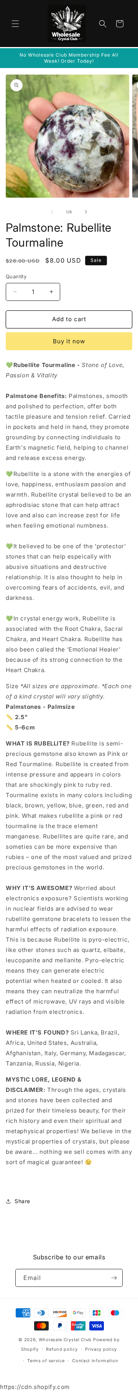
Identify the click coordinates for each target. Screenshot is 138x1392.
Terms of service (45, 1360)
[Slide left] (52, 211)
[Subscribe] (113, 1278)
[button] (15, 23)
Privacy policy (101, 1349)
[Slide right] (85, 211)
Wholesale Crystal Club (65, 1339)
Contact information (95, 1360)
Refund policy (61, 1349)
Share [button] (22, 1201)
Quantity (16, 276)
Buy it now (69, 341)
